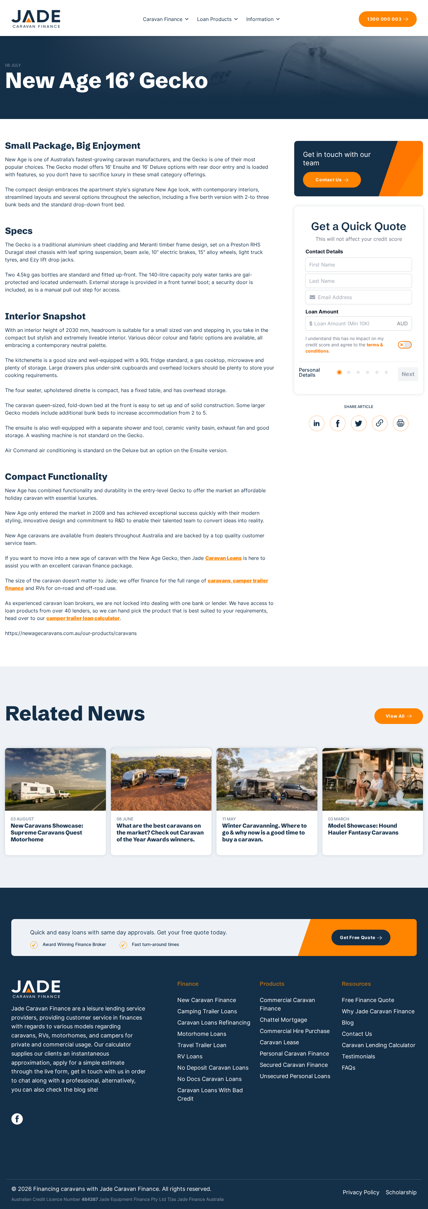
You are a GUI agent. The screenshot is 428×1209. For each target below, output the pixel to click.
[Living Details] (367, 372)
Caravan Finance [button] (162, 19)
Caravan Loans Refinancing (213, 1022)
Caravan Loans (223, 558)
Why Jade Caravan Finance (378, 1011)
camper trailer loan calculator (83, 618)
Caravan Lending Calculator (378, 1045)
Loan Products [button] (214, 19)
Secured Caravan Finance (294, 1065)
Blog (348, 1022)
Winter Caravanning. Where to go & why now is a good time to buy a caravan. (264, 832)
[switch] (405, 345)
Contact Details (324, 251)
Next (408, 374)
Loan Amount (321, 311)
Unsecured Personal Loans (295, 1076)
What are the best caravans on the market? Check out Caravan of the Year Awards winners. (160, 832)
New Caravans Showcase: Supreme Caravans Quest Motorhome (47, 832)
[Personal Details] (339, 372)
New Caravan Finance (206, 1000)
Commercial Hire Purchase (295, 1031)
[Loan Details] (358, 372)
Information (260, 19)
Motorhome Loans (201, 1034)
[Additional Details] (376, 372)
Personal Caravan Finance (294, 1053)
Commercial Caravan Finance (287, 1004)
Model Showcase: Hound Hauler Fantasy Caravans (363, 829)
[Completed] (386, 372)
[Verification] (348, 372)
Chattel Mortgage (283, 1019)
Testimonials (358, 1056)
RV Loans (189, 1056)
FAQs (348, 1067)
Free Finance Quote (368, 1000)
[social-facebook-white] (17, 1119)
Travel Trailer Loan (202, 1045)
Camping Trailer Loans (207, 1011)
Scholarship (401, 1192)
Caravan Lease (279, 1042)
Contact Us (357, 1034)
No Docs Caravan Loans (209, 1079)
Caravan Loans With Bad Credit (210, 1094)
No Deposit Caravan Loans (212, 1067)
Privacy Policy (361, 1192)
